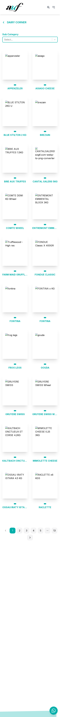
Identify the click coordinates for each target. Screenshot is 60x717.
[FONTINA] (15, 297)
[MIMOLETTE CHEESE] (45, 437)
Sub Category (10, 34)
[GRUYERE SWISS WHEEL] (45, 390)
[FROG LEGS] (15, 344)
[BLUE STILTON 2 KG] (15, 111)
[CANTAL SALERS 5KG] (45, 158)
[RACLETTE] (45, 483)
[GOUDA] (45, 344)
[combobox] (4, 39)
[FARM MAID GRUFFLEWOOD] (15, 251)
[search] (48, 7)
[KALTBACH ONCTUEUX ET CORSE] (15, 437)
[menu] (54, 7)
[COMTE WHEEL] (15, 204)
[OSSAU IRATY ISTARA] (15, 483)
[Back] (3, 22)
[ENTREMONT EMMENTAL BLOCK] (45, 204)
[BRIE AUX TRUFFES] (15, 158)
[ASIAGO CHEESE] (45, 64)
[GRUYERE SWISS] (15, 390)
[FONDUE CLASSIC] (45, 251)
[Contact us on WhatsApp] (54, 711)
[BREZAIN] (45, 111)
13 (54, 530)
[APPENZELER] (15, 64)
